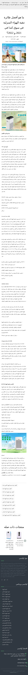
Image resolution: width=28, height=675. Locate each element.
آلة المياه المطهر (5, 630)
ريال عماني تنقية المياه (7, 635)
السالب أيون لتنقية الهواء (7, 606)
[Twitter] (4, 579)
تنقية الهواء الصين (9, 189)
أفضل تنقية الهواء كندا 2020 (8, 492)
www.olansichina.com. (21, 665)
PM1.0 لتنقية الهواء (6, 594)
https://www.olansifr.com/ (16, 475)
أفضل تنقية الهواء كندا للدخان (8, 511)
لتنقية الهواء (3, 322)
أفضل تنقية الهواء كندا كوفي (8, 502)
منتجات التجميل (5, 644)
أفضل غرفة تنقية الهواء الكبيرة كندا (9, 485)
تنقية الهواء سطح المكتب (7, 601)
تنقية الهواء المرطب (6, 603)
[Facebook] (2, 579)
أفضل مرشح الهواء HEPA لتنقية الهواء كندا (11, 515)
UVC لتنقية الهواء (5, 618)
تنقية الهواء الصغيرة (6, 608)
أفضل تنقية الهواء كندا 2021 (8, 495)
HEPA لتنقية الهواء (6, 613)
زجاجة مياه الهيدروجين (6, 627)
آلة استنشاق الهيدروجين (7, 642)
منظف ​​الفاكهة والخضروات (7, 639)
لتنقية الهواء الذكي (6, 591)
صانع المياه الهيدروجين (6, 625)
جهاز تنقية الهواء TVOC (7, 611)
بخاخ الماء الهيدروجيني (6, 622)
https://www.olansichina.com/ (12, 41)
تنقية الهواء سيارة (5, 599)
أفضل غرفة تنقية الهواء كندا (8, 508)
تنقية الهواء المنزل (6, 615)
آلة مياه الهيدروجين (6, 620)
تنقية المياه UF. (5, 637)
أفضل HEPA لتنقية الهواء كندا (8, 505)
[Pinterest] (7, 579)
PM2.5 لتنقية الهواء (6, 596)
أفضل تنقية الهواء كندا (6, 488)
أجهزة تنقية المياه (5, 632)
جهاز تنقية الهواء (17, 81)
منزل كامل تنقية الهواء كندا (8, 498)
